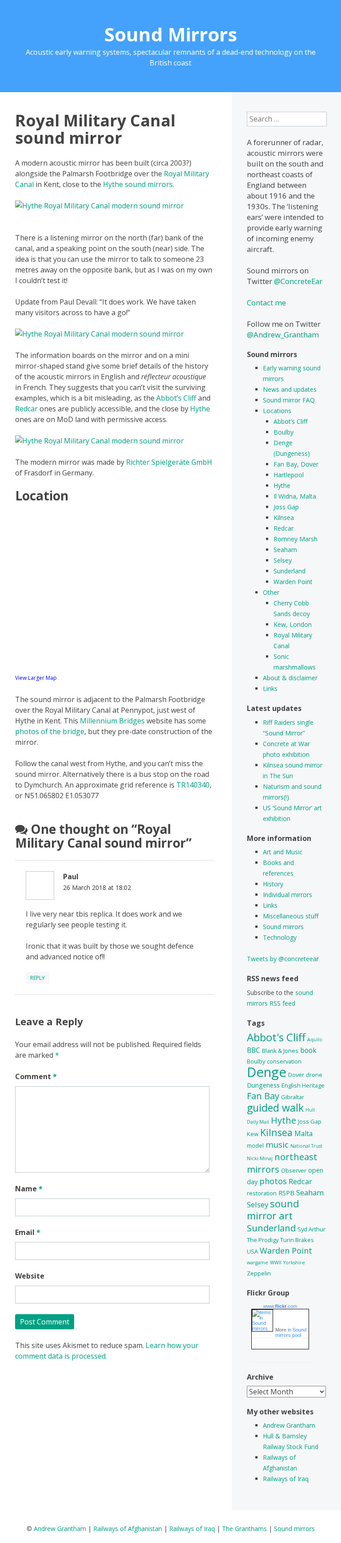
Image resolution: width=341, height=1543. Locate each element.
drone (314, 1075)
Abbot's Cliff (276, 1037)
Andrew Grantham (289, 1425)
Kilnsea (284, 517)
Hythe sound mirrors (138, 184)
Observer (293, 1170)
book (308, 1050)
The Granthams (244, 1528)
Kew (252, 1134)
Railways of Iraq (286, 1478)
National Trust (306, 1146)
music (277, 1144)
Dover (296, 1075)
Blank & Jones (280, 1051)
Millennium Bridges (112, 721)
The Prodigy (262, 1240)
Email (27, 1232)
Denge (266, 1072)
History (273, 884)
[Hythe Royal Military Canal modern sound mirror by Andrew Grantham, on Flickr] (99, 206)
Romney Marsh (295, 539)
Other (271, 592)
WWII (276, 1262)
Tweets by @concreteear (283, 958)
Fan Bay (263, 1096)
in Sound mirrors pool (290, 1332)
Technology (280, 937)
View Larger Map (36, 678)
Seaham (285, 549)
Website (29, 1276)
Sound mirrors (283, 926)
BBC (253, 1050)
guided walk (275, 1107)
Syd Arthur (311, 1229)
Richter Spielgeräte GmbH (169, 462)
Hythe (200, 409)
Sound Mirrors (170, 34)
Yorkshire (294, 1262)
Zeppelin (259, 1273)
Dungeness (263, 1085)
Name (29, 1189)
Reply (37, 978)
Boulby (283, 432)
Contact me (266, 302)
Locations (277, 410)
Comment (36, 1076)
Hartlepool (289, 475)
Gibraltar (292, 1097)
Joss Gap (286, 507)
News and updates (290, 389)
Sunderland (289, 571)
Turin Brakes (297, 1240)
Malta (303, 1133)
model (255, 1145)
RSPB (286, 1193)
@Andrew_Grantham (283, 334)
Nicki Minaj (260, 1158)
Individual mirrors (287, 894)
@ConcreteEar (298, 281)
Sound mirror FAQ (289, 400)
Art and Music (282, 852)
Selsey (283, 560)
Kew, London (293, 624)
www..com (280, 1306)
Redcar (26, 409)
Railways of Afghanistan (127, 1528)
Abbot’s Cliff (176, 398)
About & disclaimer (290, 678)
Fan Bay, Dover (296, 464)
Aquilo (314, 1039)
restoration (262, 1193)
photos (273, 1181)
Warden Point (293, 581)
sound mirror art (273, 1209)
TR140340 (193, 785)
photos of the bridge (49, 731)
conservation (284, 1061)
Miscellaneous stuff (290, 916)
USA (252, 1251)
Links (270, 688)
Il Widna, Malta (295, 496)
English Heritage (303, 1085)
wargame (257, 1262)
